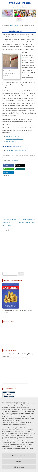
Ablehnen (19, 461)
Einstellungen (19, 467)
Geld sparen (14, 160)
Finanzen (15, 26)
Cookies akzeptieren (19, 456)
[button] (8, 165)
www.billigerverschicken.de (14, 139)
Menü (19, 20)
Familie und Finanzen (19, 2)
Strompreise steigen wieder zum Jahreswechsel (9, 222)
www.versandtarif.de (12, 136)
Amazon (29, 310)
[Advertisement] (19, 196)
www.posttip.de (11, 141)
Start (11, 26)
